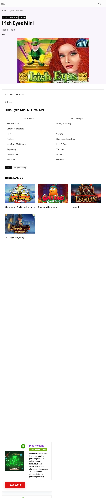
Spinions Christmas (48, 207)
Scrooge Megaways (15, 237)
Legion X (75, 207)
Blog (9, 10)
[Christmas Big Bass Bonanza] (20, 185)
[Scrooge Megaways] (20, 216)
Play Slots (15, 485)
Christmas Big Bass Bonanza (20, 207)
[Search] (100, 3)
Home (4, 10)
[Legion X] (86, 185)
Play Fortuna (36, 445)
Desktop (23, 17)
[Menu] (3, 3)
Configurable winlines (10, 17)
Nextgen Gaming (20, 168)
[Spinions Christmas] (53, 185)
